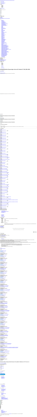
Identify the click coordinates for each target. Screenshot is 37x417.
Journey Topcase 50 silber (2, 181)
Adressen (6, 18)
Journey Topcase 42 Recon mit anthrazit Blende (4, 172)
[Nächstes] (2, 114)
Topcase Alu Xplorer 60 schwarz (3, 273)
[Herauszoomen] (0, 118)
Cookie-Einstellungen (3, 412)
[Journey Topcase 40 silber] (2, 298)
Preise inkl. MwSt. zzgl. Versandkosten (3, 124)
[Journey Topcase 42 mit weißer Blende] (4, 306)
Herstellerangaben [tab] (3, 216)
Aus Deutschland (2, 3)
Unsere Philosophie (3, 389)
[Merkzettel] (0, 14)
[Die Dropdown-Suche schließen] (0, 11)
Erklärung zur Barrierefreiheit (4, 411)
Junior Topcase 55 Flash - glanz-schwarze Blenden (5, 290)
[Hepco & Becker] (18, 71)
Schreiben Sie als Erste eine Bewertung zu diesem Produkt (18, 229)
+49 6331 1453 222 (2, 366)
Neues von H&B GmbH (3, 393)
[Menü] (0, 8)
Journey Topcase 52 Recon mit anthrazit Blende (4, 184)
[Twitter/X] (0, 408)
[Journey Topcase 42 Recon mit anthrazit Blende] (4, 310)
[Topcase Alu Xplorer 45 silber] (3, 259)
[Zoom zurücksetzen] (2, 118)
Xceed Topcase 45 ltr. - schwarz (3, 256)
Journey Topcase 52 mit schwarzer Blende (4, 187)
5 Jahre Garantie (2, 1)
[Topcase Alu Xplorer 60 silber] (3, 268)
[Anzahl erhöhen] (4, 127)
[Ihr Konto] (0, 15)
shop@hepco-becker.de (2, 373)
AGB (1, 410)
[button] (18, 229)
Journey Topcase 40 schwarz (2, 160)
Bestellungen (8, 18)
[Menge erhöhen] (7, 130)
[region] (18, 98)
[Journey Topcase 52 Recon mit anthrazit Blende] (4, 327)
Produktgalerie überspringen (2, 248)
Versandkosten (10, 413)
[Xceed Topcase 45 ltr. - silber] (3, 250)
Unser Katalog (2, 390)
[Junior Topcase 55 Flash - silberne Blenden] (4, 285)
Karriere (2, 394)
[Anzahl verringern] (1, 127)
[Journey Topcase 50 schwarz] (3, 318)
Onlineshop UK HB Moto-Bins (4, 398)
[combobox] (3, 9)
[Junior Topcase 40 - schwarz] (3, 276)
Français (2, 6)
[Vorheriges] (0, 114)
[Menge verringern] (0, 130)
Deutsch (2, 5)
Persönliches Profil (4, 18)
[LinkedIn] (0, 407)
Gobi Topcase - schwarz (2, 193)
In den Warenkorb (1, 128)
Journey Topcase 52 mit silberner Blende (4, 190)
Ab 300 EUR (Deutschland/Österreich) (5, 211)
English (2, 63)
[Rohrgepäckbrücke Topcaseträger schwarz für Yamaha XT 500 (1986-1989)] (7, 119)
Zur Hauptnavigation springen (11, 0)
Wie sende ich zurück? (3, 386)
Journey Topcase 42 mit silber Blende (3, 166)
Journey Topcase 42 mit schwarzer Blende (4, 175)
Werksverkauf (2, 376)
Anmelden (1, 17)
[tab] (3, 214)
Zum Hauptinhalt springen (2, 0)
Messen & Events (3, 378)
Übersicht (1, 18)
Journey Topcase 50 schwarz (2, 178)
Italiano (2, 64)
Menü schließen (2, 217)
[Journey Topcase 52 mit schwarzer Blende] (4, 331)
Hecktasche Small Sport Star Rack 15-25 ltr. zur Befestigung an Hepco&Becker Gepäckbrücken (9, 347)
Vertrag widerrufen (3, 374)
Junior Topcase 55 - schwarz (2, 282)
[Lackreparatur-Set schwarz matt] (3, 356)
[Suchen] (0, 10)
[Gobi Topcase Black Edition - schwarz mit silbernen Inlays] (5, 343)
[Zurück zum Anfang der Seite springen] (0, 415)
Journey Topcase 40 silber (2, 163)
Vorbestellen (1, 293)
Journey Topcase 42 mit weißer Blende (3, 169)
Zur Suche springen (7, 0)
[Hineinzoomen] (3, 118)
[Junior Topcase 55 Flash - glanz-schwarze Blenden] (5, 289)
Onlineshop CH (2, 397)
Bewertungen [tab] (2, 215)
